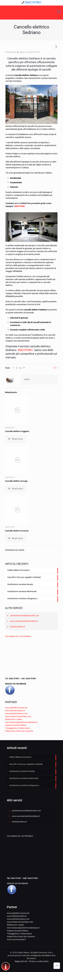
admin (21, 52)
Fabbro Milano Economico (18, 570)
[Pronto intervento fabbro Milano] (31, 11)
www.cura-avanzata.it (16, 939)
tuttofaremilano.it (17, 626)
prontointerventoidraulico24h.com (24, 615)
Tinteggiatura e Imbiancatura (17, 728)
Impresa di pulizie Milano (15, 725)
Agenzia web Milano (42, 955)
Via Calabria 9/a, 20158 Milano (18, 636)
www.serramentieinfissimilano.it (24, 621)
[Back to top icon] (57, 965)
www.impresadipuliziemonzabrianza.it (21, 722)
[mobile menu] (58, 11)
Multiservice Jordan (13, 719)
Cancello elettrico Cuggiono (17, 431)
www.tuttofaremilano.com (16, 713)
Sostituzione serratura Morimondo (22, 591)
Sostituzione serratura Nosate (20, 584)
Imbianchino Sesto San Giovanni (19, 731)
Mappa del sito (21, 961)
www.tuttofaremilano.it (15, 710)
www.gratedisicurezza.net (16, 707)
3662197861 (33, 2)
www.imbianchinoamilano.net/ (18, 716)
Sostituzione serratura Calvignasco (22, 598)
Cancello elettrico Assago (16, 481)
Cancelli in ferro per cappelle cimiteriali (24, 577)
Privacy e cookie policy (38, 961)
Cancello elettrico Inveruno (17, 531)
